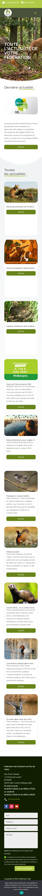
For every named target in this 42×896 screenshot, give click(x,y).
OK (22, 893)
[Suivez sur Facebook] (6, 806)
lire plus (21, 147)
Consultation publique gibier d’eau (20, 663)
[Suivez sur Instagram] (11, 806)
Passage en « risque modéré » (18, 496)
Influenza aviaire (12, 552)
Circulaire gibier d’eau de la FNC (19, 719)
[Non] (39, 888)
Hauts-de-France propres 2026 (18, 384)
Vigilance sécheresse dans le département (23, 326)
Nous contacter (24, 868)
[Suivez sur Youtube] (17, 806)
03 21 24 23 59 (13, 799)
